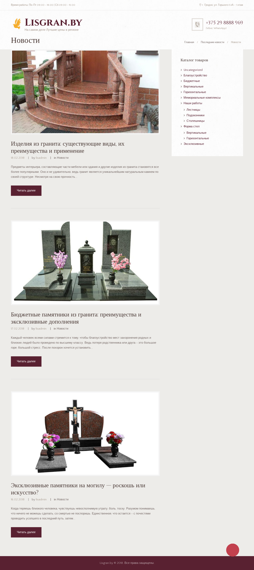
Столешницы (196, 121)
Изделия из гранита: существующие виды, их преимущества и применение (67, 147)
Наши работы (193, 103)
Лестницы (193, 110)
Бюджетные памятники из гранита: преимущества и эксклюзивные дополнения (76, 318)
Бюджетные (192, 81)
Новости (62, 158)
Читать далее (26, 190)
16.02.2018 (17, 499)
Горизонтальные (195, 92)
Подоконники (195, 115)
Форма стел (192, 126)
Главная (189, 42)
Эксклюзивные (194, 144)
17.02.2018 (17, 328)
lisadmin (41, 158)
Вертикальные (193, 86)
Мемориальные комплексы (202, 97)
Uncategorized (193, 70)
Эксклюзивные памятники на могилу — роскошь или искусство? (78, 489)
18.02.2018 (17, 158)
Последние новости (212, 42)
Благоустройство (195, 75)
